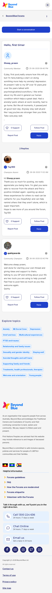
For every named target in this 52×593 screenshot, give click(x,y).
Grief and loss (9, 335)
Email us (18, 537)
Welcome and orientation (14, 375)
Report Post (13, 135)
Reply (39, 135)
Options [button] (47, 16)
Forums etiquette (15, 492)
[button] (7, 128)
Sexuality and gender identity (16, 352)
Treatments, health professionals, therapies (22, 369)
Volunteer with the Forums (20, 497)
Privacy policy (9, 581)
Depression (35, 329)
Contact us (8, 568)
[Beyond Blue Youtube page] (15, 551)
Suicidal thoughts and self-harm (17, 358)
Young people (35, 375)
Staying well (38, 352)
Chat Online (21, 526)
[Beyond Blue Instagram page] (23, 551)
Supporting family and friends (16, 364)
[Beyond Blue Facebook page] (7, 551)
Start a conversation (26, 30)
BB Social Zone (20, 329)
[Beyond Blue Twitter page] (31, 551)
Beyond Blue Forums (10, 5)
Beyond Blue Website (13, 405)
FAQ (9, 482)
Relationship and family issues (16, 346)
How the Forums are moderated (23, 487)
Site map (7, 588)
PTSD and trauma (11, 341)
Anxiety (6, 329)
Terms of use (9, 575)
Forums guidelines (16, 477)
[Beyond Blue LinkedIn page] (39, 551)
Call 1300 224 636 (24, 514)
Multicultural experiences (30, 335)
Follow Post (39, 128)
